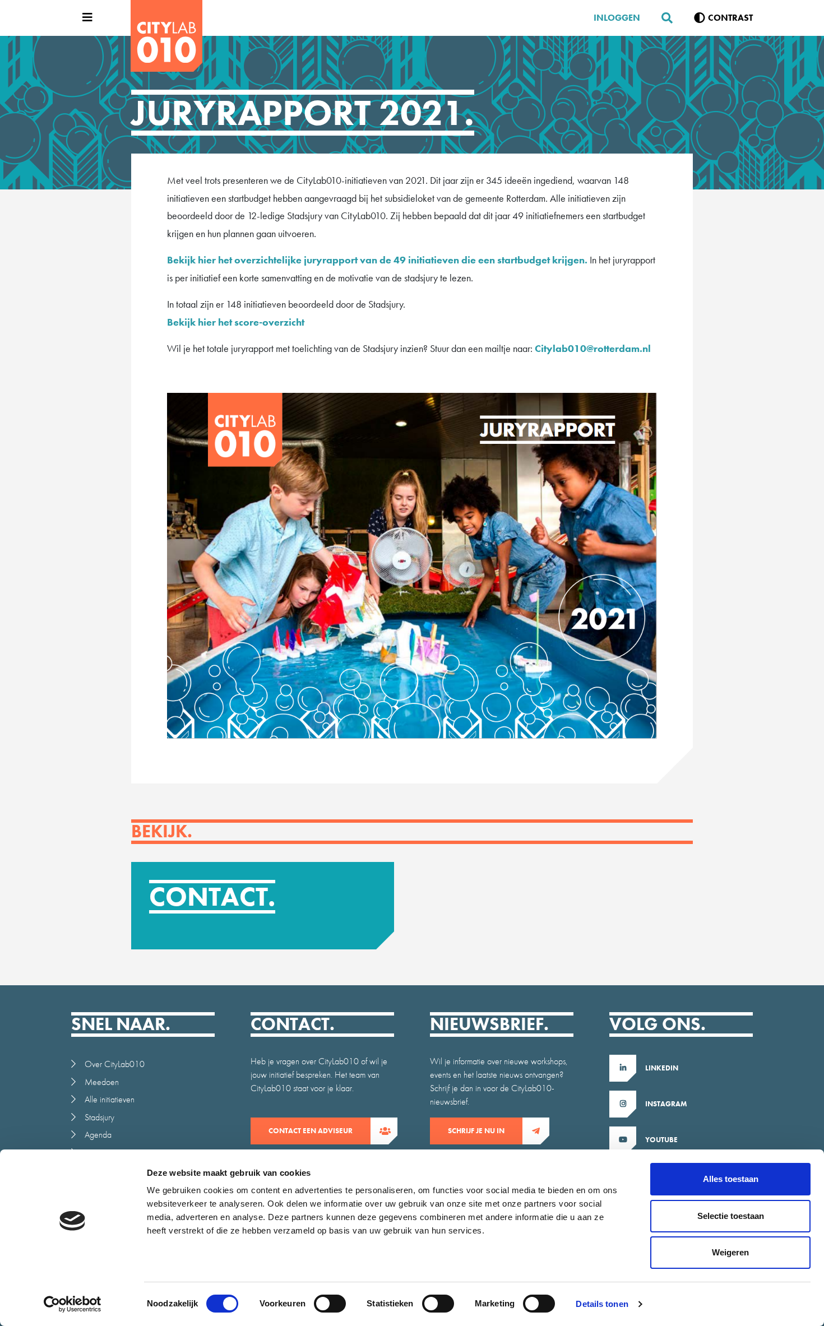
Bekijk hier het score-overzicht (235, 322)
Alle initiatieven (110, 1099)
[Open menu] (84, 18)
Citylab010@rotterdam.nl (593, 348)
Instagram (666, 1104)
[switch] (330, 1304)
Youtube (661, 1139)
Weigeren (730, 1252)
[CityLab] (166, 36)
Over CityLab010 (115, 1064)
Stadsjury (99, 1117)
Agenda (98, 1134)
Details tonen (602, 1304)
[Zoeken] (662, 18)
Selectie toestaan (730, 1216)
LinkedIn (661, 1068)
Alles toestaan (730, 1179)
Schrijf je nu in (476, 1130)
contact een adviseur (311, 1130)
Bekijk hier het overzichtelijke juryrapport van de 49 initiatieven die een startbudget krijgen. (377, 259)
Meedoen (102, 1082)
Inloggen (617, 18)
